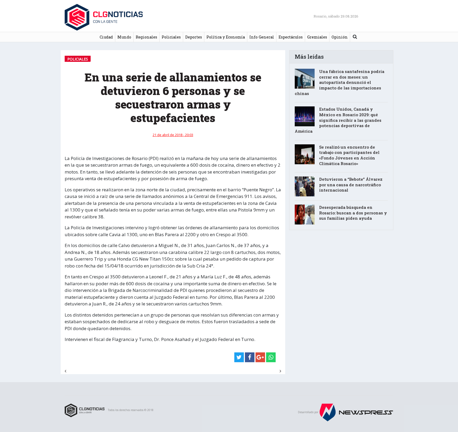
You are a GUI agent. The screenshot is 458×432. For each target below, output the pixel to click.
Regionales (146, 37)
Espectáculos (291, 37)
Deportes (193, 37)
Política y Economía (225, 37)
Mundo (124, 37)
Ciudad (106, 37)
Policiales (171, 37)
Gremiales (317, 37)
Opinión (340, 37)
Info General (261, 37)
